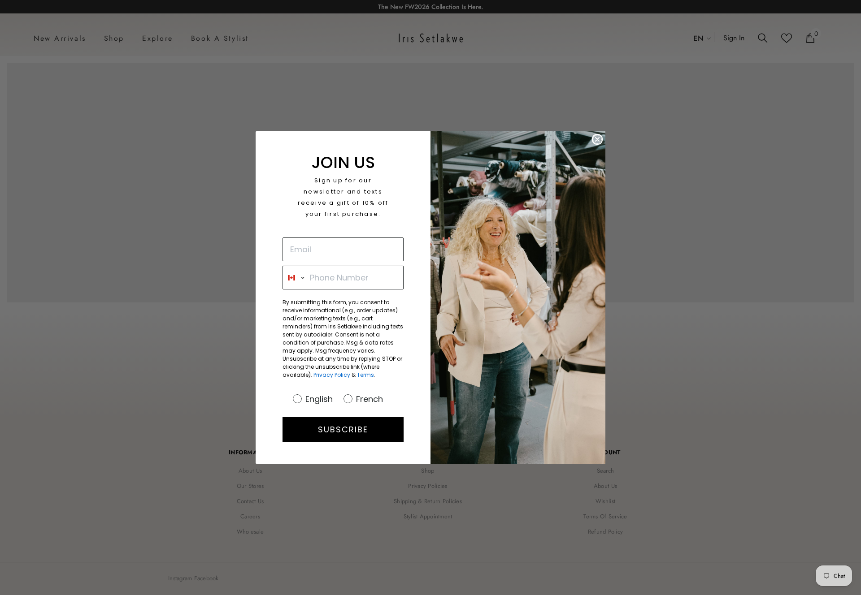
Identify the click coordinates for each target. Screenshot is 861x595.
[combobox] (294, 277)
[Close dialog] (597, 139)
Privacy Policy (331, 375)
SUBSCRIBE (343, 429)
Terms (365, 375)
